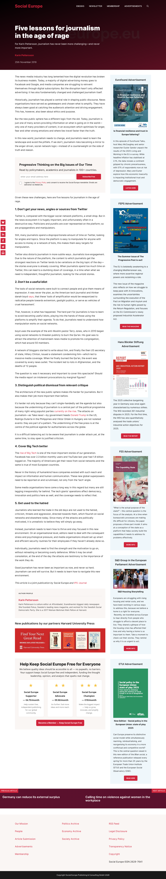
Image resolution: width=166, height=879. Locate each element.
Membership (113, 6)
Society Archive (70, 839)
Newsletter (95, 6)
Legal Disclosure (118, 831)
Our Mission (21, 823)
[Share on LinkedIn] (3, 234)
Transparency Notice (120, 846)
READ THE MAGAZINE (130, 326)
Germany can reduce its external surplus (31, 797)
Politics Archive (70, 823)
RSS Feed (114, 823)
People (18, 831)
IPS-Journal (80, 583)
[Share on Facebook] (3, 240)
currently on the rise (65, 411)
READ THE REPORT (130, 436)
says (31, 296)
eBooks (80, 6)
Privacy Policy (41, 182)
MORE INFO (130, 648)
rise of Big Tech (28, 453)
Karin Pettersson (24, 55)
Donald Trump (78, 415)
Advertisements (133, 6)
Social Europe (29, 6)
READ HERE (130, 778)
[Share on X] (3, 228)
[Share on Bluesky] (3, 222)
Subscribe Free (89, 177)
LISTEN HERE (131, 188)
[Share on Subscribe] (3, 252)
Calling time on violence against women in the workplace (117, 798)
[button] (147, 6)
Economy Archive (71, 831)
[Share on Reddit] (3, 246)
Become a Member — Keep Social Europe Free (60, 722)
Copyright (114, 854)
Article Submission (25, 839)
